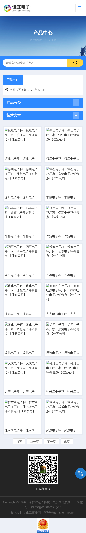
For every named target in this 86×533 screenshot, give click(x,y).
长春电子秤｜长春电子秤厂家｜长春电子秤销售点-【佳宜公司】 (63, 275)
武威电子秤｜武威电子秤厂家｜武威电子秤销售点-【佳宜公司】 (63, 430)
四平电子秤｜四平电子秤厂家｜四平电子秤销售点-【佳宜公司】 (22, 275)
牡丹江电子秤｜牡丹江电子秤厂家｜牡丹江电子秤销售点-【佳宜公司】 (63, 391)
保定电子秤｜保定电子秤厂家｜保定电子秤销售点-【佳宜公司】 (63, 236)
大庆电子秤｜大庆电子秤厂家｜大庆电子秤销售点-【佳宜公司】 (22, 391)
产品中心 (13, 79)
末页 (67, 441)
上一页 (34, 441)
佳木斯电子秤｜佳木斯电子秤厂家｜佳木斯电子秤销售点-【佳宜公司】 (22, 430)
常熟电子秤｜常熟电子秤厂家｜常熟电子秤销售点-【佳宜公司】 (63, 197)
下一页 (51, 441)
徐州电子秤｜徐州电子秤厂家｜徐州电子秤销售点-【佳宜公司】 (22, 197)
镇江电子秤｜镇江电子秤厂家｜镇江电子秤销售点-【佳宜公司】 (22, 158)
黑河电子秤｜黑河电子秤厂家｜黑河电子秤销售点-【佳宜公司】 (63, 352)
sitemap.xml (67, 512)
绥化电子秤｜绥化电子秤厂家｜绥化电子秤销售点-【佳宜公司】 (22, 352)
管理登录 (50, 512)
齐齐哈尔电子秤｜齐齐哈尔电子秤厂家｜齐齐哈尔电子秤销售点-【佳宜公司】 (63, 314)
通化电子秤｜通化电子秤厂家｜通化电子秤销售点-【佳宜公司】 (22, 314)
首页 (26, 89)
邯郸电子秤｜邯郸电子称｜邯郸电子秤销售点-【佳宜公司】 (22, 236)
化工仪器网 (33, 512)
